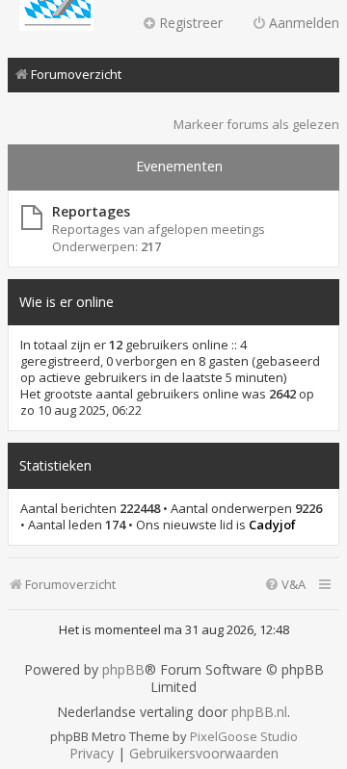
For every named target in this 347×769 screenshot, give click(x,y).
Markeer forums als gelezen (256, 124)
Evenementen (179, 166)
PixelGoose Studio (244, 736)
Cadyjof (272, 524)
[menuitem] (285, 585)
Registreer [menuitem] (191, 22)
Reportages (91, 211)
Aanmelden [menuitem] (304, 22)
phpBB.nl (259, 712)
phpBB (123, 670)
